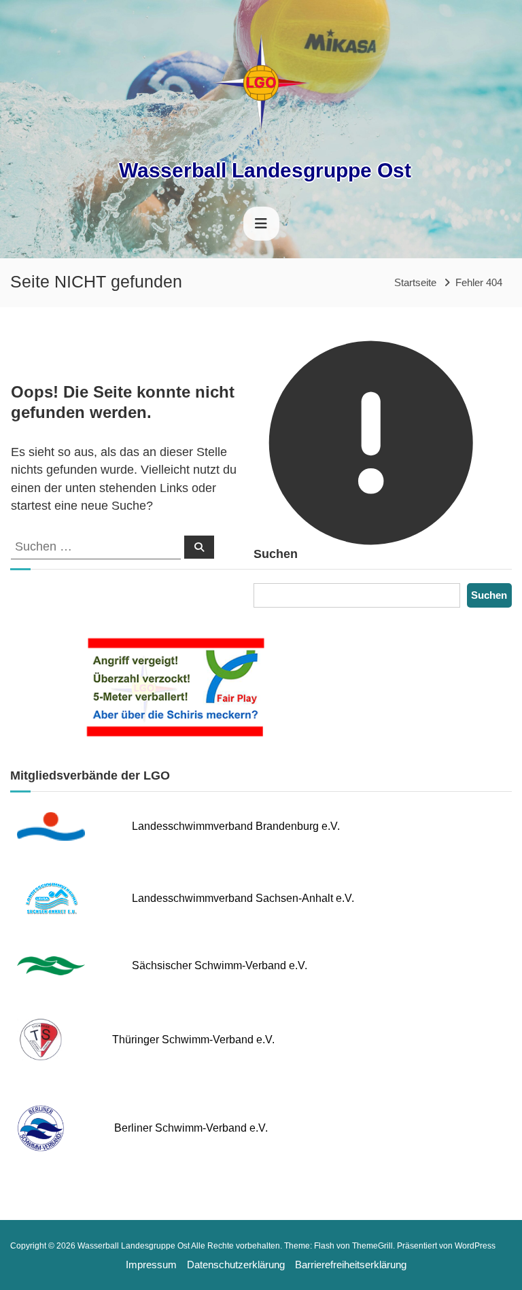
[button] (20, 1269)
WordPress (475, 1246)
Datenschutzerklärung (236, 1264)
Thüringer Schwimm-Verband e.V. (193, 1039)
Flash (324, 1246)
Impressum (151, 1264)
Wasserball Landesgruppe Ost (265, 170)
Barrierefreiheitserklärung (350, 1264)
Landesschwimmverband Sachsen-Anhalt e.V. (243, 898)
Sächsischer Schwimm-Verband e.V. (219, 965)
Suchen (489, 595)
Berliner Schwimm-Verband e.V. (191, 1128)
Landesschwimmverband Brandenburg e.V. (236, 826)
